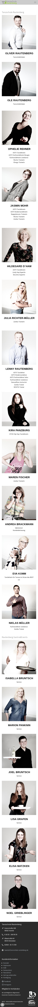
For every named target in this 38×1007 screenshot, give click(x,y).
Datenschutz (7, 970)
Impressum (7, 965)
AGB (4, 968)
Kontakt (6, 963)
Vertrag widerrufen (9, 975)
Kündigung (7, 978)
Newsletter (7, 973)
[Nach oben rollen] (33, 1002)
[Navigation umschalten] (35, 2)
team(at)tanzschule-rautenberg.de (16, 950)
